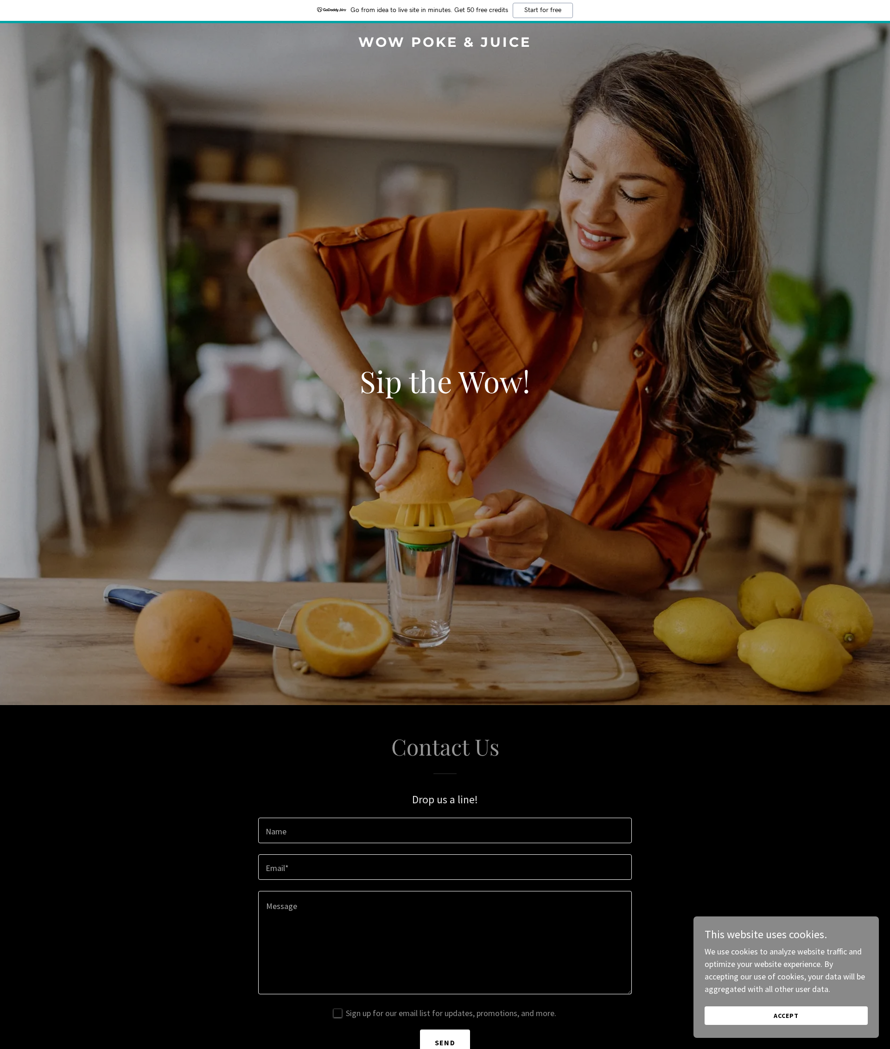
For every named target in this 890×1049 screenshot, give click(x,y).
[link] (445, 43)
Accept (786, 1015)
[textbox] (444, 830)
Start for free (542, 10)
